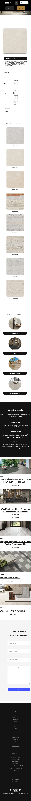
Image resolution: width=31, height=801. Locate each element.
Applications (15, 737)
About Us (15, 717)
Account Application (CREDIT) (15, 766)
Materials (15, 743)
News (1, 476)
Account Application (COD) (15, 768)
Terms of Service (15, 759)
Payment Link (15, 770)
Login (15, 728)
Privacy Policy (15, 761)
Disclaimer (15, 763)
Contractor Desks (15, 757)
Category (15, 739)
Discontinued (15, 746)
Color (15, 741)
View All (15, 748)
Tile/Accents (15, 333)
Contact (16, 724)
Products (2, 574)
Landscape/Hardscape (15, 373)
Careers (15, 726)
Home (15, 715)
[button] (16, 3)
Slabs (15, 353)
